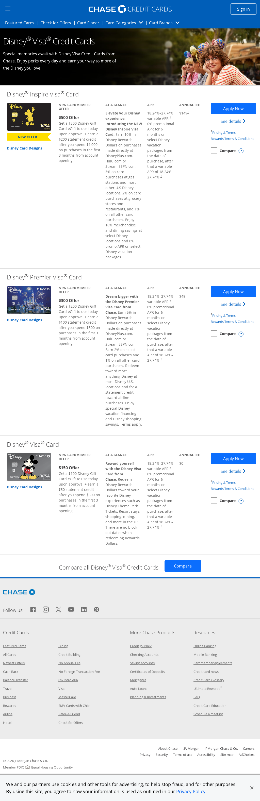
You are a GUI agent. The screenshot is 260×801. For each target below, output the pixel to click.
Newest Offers (14, 663)
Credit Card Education (209, 705)
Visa (61, 688)
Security (162, 754)
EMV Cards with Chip (74, 705)
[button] (252, 788)
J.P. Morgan (191, 748)
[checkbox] (223, 150)
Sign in (246, 9)
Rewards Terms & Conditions (232, 138)
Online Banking (204, 646)
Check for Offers (57, 23)
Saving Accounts (142, 663)
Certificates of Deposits (147, 671)
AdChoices (246, 754)
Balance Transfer (15, 680)
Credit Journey (141, 646)
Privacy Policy (190, 791)
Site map (227, 754)
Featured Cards (21, 23)
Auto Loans (138, 688)
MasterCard (67, 697)
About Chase (167, 748)
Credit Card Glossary (208, 680)
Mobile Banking (205, 654)
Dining (63, 646)
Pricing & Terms (224, 132)
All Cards (9, 654)
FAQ (196, 697)
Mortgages (138, 680)
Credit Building (69, 654)
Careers (248, 748)
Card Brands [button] (166, 23)
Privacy (145, 754)
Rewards (9, 705)
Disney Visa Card (33, 444)
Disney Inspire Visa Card (43, 94)
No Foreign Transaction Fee (79, 671)
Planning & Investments (148, 697)
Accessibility (206, 754)
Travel (7, 688)
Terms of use (182, 754)
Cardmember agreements (212, 663)
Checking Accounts (144, 654)
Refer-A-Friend (69, 714)
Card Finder (90, 23)
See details (234, 121)
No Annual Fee (69, 663)
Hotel (7, 722)
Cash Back (10, 671)
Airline (7, 714)
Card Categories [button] (125, 23)
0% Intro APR (68, 680)
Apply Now (239, 108)
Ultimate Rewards (207, 688)
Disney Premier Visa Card (44, 277)
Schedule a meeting (208, 714)
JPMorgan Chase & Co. (221, 748)
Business (9, 697)
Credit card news (206, 671)
